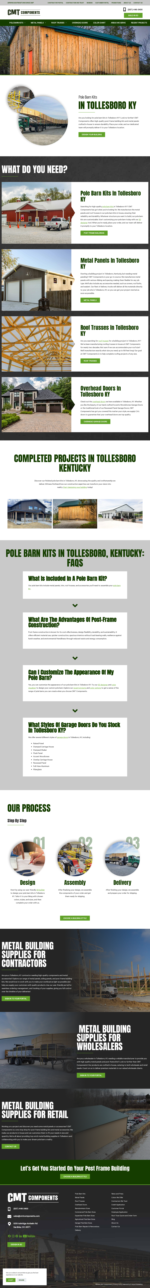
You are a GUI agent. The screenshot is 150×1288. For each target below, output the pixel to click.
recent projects (80, 688)
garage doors (62, 737)
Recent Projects (139, 22)
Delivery (78, 1230)
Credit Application (118, 1205)
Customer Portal (102, 3)
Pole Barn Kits (16, 22)
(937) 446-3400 (135, 9)
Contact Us (138, 3)
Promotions (116, 3)
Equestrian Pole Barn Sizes (85, 1215)
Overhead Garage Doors (95, 421)
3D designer (103, 684)
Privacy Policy (117, 1284)
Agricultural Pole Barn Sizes (85, 1219)
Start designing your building (75, 487)
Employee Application (119, 1212)
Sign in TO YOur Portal (16, 998)
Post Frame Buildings (94, 233)
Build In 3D (133, 15)
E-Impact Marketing (136, 1284)
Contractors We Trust (75, 3)
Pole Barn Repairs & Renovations (87, 1226)
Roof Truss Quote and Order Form (124, 1215)
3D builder (40, 889)
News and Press (117, 1194)
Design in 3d (16, 1244)
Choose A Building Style (75, 918)
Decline (21, 1280)
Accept (10, 1280)
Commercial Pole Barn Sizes (85, 1212)
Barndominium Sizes (82, 1208)
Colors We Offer (117, 1197)
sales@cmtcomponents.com (27, 1215)
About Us (127, 3)
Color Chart (99, 22)
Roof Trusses (57, 22)
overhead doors (98, 401)
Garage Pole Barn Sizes (83, 1223)
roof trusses (103, 340)
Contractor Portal (55, 3)
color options (95, 688)
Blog (113, 1219)
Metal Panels (37, 22)
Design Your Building (92, 134)
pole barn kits (108, 206)
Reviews (90, 3)
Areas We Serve (118, 22)
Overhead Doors (80, 22)
